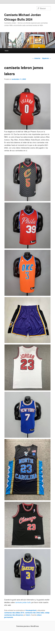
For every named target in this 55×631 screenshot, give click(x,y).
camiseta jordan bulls (23, 602)
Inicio (6, 50)
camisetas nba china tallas (34, 612)
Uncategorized (30, 610)
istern (28, 615)
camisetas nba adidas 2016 (14, 612)
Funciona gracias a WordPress (27, 626)
